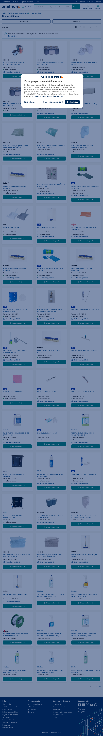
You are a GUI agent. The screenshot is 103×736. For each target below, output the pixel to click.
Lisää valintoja (29, 102)
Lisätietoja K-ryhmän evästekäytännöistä (48, 96)
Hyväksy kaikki (72, 102)
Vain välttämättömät (53, 102)
